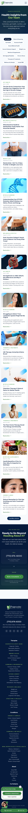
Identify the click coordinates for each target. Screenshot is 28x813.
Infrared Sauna (14, 693)
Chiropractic (14, 701)
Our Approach (14, 772)
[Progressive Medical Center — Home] (7, 3)
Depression (14, 755)
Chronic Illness (21, 55)
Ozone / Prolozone (14, 678)
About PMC (14, 770)
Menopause (14, 742)
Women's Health (14, 705)
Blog (14, 778)
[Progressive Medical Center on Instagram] (10, 631)
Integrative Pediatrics (14, 650)
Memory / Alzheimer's (14, 749)
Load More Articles (14, 518)
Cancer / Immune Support (14, 718)
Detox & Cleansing (18, 39)
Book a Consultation (13, 576)
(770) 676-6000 (14, 556)
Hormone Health (18, 42)
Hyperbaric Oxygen (14, 676)
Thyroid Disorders (14, 736)
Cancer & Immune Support (9, 49)
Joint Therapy (14, 707)
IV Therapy (14, 660)
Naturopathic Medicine (14, 648)
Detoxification (14, 691)
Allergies (14, 728)
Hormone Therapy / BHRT (14, 666)
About (14, 766)
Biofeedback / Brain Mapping (14, 682)
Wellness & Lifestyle (9, 62)
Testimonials (14, 776)
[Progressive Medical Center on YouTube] (14, 631)
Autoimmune (14, 722)
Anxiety (14, 753)
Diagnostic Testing (14, 646)
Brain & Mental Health (14, 45)
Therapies (14, 640)
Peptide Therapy (14, 669)
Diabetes (14, 740)
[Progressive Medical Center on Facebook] (6, 631)
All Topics (7, 39)
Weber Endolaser (14, 680)
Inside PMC (21, 62)
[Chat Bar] (14, 810)
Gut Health (8, 42)
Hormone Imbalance (14, 733)
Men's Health (14, 703)
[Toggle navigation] (26, 3)
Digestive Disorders (14, 738)
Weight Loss (22, 49)
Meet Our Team (14, 774)
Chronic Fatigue (14, 726)
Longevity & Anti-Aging (14, 695)
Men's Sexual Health (14, 759)
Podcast (14, 780)
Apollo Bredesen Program (14, 751)
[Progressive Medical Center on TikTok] (21, 631)
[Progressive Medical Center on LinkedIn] (17, 631)
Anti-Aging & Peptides (8, 55)
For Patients (14, 784)
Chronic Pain (14, 724)
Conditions (14, 712)
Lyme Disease (14, 720)
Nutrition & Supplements (14, 52)
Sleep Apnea (14, 757)
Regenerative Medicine (14, 671)
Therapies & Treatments (14, 59)
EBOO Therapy (14, 655)
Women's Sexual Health (14, 761)
